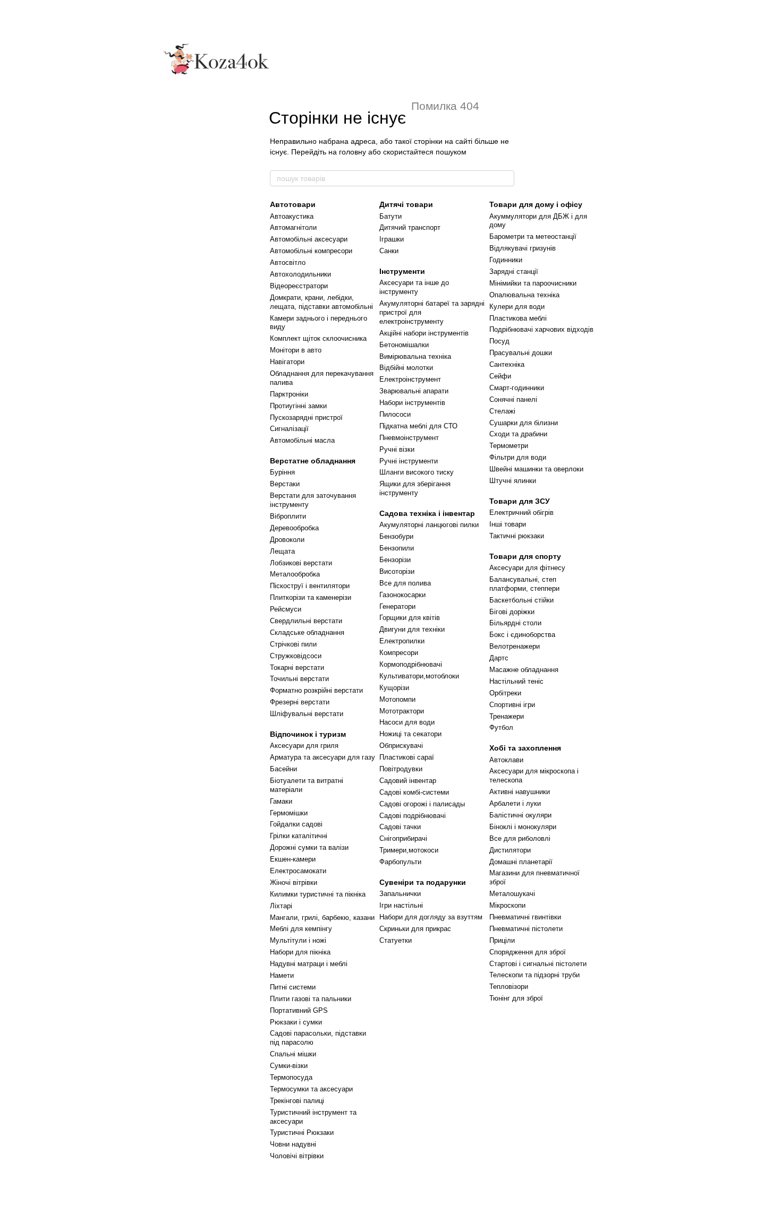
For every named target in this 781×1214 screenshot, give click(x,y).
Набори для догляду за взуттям (430, 917)
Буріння (282, 472)
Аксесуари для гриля (304, 746)
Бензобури (396, 536)
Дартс (498, 658)
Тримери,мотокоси (408, 850)
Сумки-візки (289, 1066)
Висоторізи (396, 571)
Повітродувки (400, 769)
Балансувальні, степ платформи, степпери (524, 583)
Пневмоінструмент (409, 438)
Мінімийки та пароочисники (532, 283)
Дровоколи (287, 540)
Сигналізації (289, 429)
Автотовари (293, 204)
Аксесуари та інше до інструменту (414, 287)
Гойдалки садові (296, 824)
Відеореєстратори (299, 286)
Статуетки (395, 940)
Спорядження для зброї (527, 952)
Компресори (398, 653)
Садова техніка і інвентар (427, 513)
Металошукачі (512, 894)
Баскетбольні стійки (521, 600)
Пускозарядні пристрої (306, 417)
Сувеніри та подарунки (422, 882)
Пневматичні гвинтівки (525, 917)
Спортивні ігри (512, 705)
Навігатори (287, 362)
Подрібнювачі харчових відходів (541, 329)
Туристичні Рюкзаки (302, 1132)
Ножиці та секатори (410, 734)
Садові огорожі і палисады (422, 804)
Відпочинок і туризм (308, 734)
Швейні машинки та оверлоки (536, 469)
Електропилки (402, 641)
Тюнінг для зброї (516, 998)
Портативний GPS (299, 1010)
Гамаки (281, 801)
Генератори (397, 606)
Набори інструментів (412, 403)
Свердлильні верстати (306, 621)
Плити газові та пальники (310, 999)
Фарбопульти (400, 862)
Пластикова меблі (518, 318)
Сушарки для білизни (523, 423)
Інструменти (402, 271)
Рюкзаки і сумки (296, 1022)
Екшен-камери (293, 859)
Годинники (505, 260)
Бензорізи (395, 560)
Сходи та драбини (518, 434)
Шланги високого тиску (416, 472)
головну (352, 152)
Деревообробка (294, 528)
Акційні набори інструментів (424, 333)
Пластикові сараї (406, 757)
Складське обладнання (307, 632)
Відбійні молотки (406, 368)
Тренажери (506, 716)
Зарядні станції (513, 271)
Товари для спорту (525, 556)
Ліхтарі (281, 906)
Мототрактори (401, 711)
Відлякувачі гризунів (522, 248)
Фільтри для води (517, 457)
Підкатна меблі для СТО (418, 426)
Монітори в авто (295, 350)
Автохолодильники (300, 274)
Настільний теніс (516, 681)
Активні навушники (519, 792)
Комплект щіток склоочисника (318, 338)
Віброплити (288, 516)
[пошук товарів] (505, 178)
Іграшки (391, 239)
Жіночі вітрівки (293, 882)
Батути (390, 216)
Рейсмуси (285, 609)
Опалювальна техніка (524, 295)
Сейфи (500, 376)
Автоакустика (291, 216)
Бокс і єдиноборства (522, 635)
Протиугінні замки (298, 406)
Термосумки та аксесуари (311, 1089)
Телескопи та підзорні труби (534, 975)
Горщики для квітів (409, 618)
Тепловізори (508, 987)
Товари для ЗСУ (519, 501)
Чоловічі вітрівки (297, 1156)
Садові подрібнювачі (412, 816)
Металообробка (295, 574)
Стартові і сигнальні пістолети (538, 964)
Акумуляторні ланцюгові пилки (429, 525)
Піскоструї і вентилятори (310, 586)
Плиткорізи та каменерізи (310, 597)
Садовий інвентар (407, 781)
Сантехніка (506, 364)
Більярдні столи (515, 623)
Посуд (499, 341)
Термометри (508, 446)
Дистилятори (510, 850)
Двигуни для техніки (412, 629)
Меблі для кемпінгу (301, 929)
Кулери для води (517, 307)
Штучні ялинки (512, 481)
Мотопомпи (397, 699)
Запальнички (400, 894)
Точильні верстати (299, 679)
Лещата (282, 551)
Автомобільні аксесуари (308, 239)
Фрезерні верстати (299, 702)
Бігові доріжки (511, 612)
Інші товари (507, 524)
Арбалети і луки (515, 803)
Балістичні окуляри (520, 815)
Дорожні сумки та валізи (309, 847)
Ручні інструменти (408, 461)
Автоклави (506, 760)
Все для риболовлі (519, 838)
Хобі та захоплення (525, 748)
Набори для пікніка (300, 952)
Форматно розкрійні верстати (316, 690)
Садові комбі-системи (414, 792)
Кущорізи (394, 688)
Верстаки (285, 484)
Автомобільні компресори (311, 251)
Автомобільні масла (302, 440)
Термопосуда (291, 1077)
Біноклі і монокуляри (522, 827)
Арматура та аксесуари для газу (322, 757)
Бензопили (396, 548)
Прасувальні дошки (520, 353)
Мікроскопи (507, 905)
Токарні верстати (297, 667)
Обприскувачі (401, 746)
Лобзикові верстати (301, 563)
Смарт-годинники (516, 388)
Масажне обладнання (523, 670)
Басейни (283, 769)
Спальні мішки (293, 1054)
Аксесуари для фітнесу (527, 568)
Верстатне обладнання (312, 461)
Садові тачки (400, 827)
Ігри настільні (401, 905)
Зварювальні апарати (413, 391)
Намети (282, 975)
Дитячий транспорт (409, 227)
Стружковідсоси (295, 656)
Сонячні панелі (513, 399)
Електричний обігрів (521, 512)
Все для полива (405, 583)
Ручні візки (396, 449)
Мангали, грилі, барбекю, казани (322, 918)
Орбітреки (505, 693)
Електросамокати (298, 871)
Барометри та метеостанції (532, 236)
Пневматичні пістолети (526, 929)
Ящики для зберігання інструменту (415, 488)
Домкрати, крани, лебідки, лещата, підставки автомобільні (321, 302)
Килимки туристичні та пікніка (318, 894)
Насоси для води (407, 722)
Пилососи (395, 414)
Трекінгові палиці (297, 1101)
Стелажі (502, 411)
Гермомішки (289, 813)
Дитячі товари (406, 204)
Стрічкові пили (293, 644)
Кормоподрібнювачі (410, 664)
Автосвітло (287, 262)
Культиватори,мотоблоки (419, 676)
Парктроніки (289, 394)
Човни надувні (293, 1144)
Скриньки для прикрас (415, 929)
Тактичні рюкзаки (516, 536)
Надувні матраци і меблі (308, 964)
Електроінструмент (410, 379)
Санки (388, 251)
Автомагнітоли (293, 227)
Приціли (502, 940)
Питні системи (293, 987)
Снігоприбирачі (403, 838)
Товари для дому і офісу (535, 204)
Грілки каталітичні (298, 836)
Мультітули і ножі (298, 940)
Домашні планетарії (521, 862)
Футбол (501, 727)
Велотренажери (514, 646)
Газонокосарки (402, 595)
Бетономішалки (404, 345)
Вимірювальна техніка (415, 356)
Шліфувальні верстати (306, 714)
